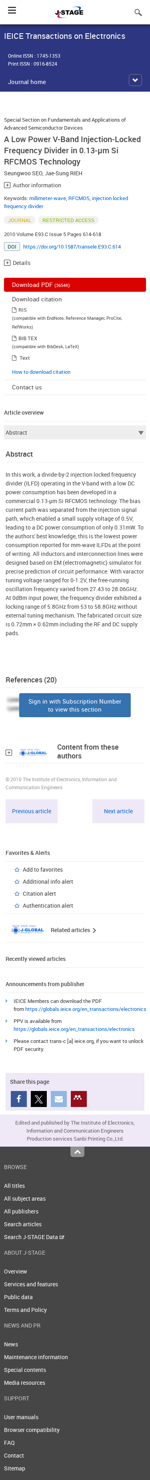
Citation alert (39, 893)
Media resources (24, 1382)
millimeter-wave (47, 198)
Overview (15, 1271)
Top (77, 1152)
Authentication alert (48, 905)
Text (25, 357)
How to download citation (41, 371)
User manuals (21, 1417)
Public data (18, 1297)
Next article (118, 811)
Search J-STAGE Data (31, 1237)
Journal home (27, 82)
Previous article (31, 811)
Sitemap (14, 1468)
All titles (14, 1185)
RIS (22, 309)
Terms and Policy (25, 1310)
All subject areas (25, 1198)
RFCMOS (79, 198)
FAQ (9, 1442)
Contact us (27, 387)
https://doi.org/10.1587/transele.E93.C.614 (72, 246)
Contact (14, 1455)
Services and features (31, 1284)
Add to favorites (43, 869)
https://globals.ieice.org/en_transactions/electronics (85, 1009)
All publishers (21, 1211)
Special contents (25, 1370)
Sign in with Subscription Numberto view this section (74, 705)
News (11, 1344)
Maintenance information (36, 1357)
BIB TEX (27, 338)
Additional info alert (48, 881)
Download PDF (41, 285)
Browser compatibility (32, 1430)
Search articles (23, 1224)
